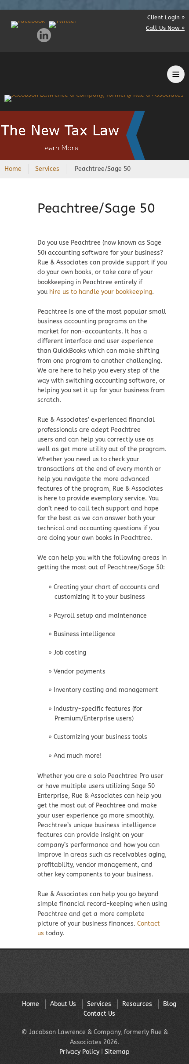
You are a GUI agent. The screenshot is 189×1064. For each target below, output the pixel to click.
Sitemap (117, 1052)
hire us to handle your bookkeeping (100, 292)
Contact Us (99, 1013)
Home (13, 169)
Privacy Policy (79, 1052)
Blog (169, 1004)
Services (47, 169)
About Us (63, 1004)
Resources (137, 1004)
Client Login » (166, 17)
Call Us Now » (165, 28)
